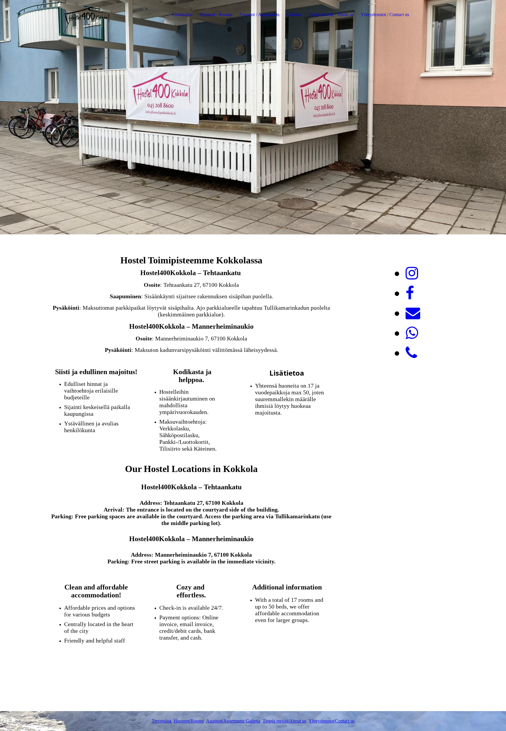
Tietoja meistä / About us (331, 14)
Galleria (293, 14)
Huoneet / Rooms (215, 14)
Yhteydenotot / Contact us (385, 14)
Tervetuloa (162, 720)
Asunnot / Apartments (259, 14)
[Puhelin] (411, 353)
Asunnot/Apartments (225, 720)
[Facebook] (410, 293)
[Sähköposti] (413, 313)
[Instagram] (412, 273)
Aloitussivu (181, 14)
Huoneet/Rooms (189, 720)
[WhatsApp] (412, 333)
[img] (87, 14)
